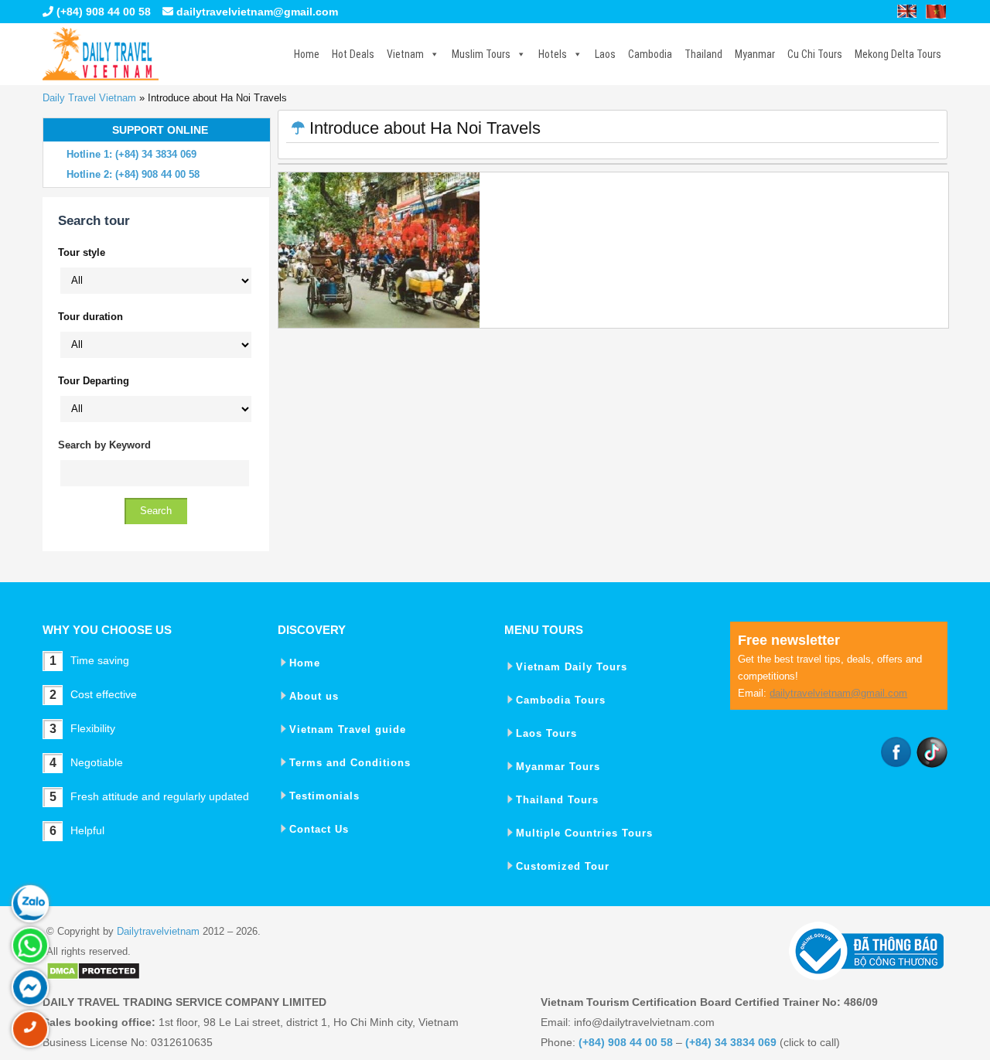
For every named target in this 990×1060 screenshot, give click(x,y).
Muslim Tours (481, 54)
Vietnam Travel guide (347, 729)
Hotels (552, 54)
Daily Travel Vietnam (89, 98)
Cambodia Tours (561, 700)
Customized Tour (562, 866)
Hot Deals (353, 54)
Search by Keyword (104, 445)
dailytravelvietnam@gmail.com (257, 11)
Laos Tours (546, 733)
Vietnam (405, 54)
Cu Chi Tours (814, 54)
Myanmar (755, 54)
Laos (605, 54)
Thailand (703, 54)
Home (306, 54)
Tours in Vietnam (101, 54)
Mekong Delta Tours (898, 54)
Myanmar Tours (558, 766)
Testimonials (324, 796)
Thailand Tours (557, 800)
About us (314, 696)
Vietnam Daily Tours (571, 667)
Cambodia (650, 54)
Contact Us (319, 829)
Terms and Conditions (350, 763)
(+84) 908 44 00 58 (102, 11)
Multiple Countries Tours (584, 833)
